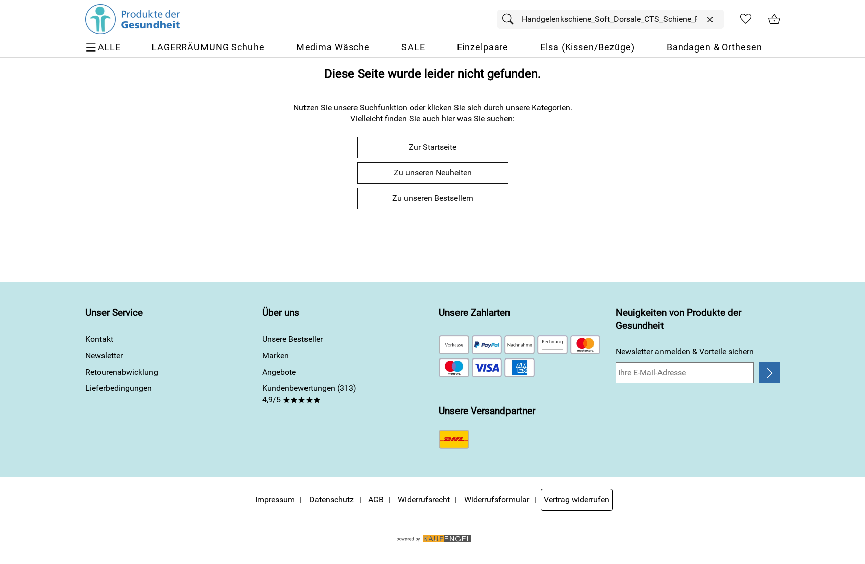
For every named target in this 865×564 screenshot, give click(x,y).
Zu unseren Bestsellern (432, 198)
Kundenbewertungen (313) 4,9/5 (309, 393)
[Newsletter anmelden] (769, 372)
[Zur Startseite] (132, 19)
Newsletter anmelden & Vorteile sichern (685, 351)
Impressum (275, 499)
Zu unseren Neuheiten (433, 172)
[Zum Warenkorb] (774, 19)
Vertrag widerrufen (576, 499)
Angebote (279, 372)
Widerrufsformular (496, 499)
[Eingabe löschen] (710, 19)
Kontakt (99, 339)
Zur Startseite (432, 147)
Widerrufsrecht (424, 499)
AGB (376, 499)
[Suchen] (510, 19)
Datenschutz (331, 499)
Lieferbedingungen (118, 388)
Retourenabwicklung (121, 372)
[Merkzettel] (746, 19)
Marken (275, 356)
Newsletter (104, 356)
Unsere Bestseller (292, 339)
